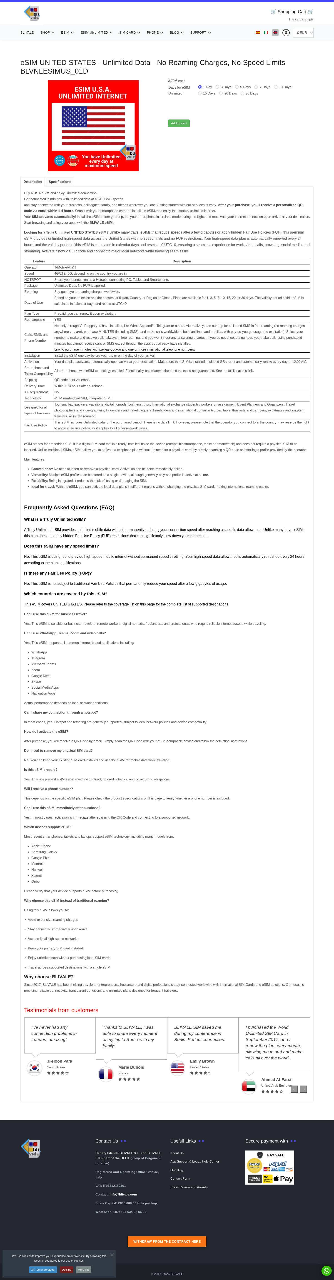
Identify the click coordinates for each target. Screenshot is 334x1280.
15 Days (209, 93)
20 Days (230, 93)
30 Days (252, 93)
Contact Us (106, 1140)
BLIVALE (27, 32)
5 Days (245, 87)
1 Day (207, 87)
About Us (177, 1153)
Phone (153, 32)
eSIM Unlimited (94, 32)
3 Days (226, 87)
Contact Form (180, 1178)
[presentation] (294, 1089)
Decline (66, 1269)
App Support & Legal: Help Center (194, 1161)
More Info (84, 1269)
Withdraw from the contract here (167, 1241)
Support (198, 32)
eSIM (65, 32)
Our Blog (176, 1170)
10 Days (285, 87)
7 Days (265, 87)
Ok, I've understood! (43, 1269)
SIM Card (127, 32)
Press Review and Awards (189, 1187)
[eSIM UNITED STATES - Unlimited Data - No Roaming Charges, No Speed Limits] (93, 125)
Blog (174, 32)
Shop (45, 32)
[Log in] (286, 33)
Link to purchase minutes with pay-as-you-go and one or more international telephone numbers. (124, 349)
